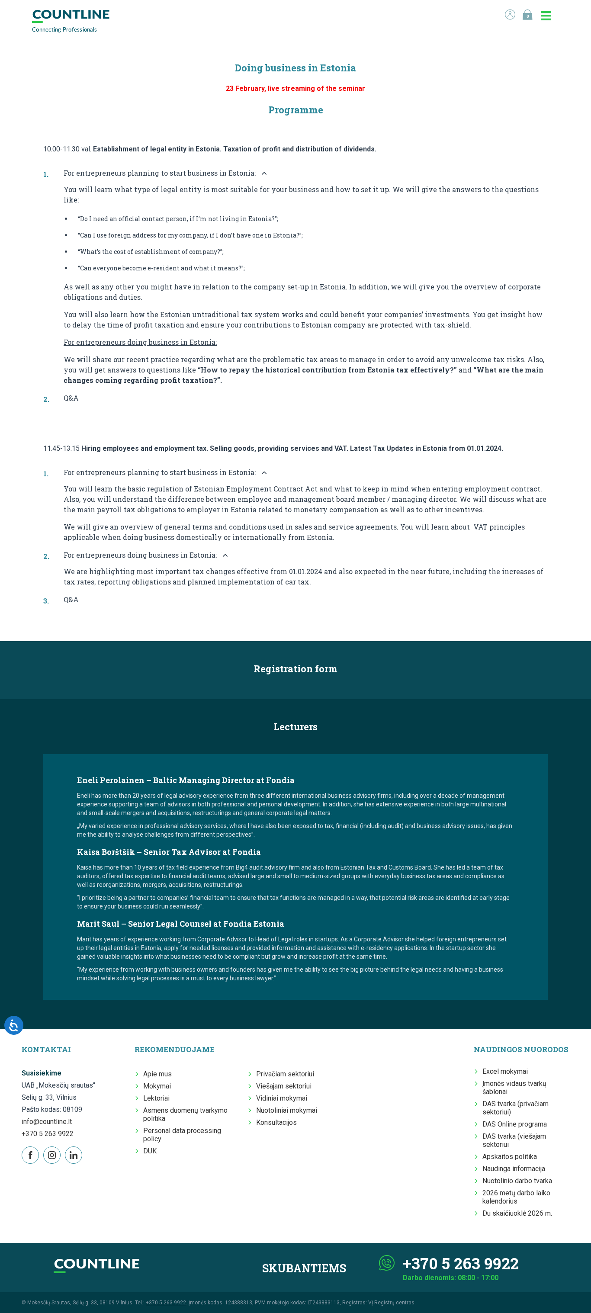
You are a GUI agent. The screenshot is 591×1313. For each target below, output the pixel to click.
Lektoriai (156, 1098)
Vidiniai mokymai (281, 1098)
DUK (150, 1151)
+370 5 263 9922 (48, 1134)
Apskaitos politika (509, 1156)
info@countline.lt (47, 1121)
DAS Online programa (514, 1124)
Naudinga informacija (513, 1169)
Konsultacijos (276, 1122)
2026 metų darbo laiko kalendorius (516, 1197)
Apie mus (157, 1074)
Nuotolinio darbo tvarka (517, 1181)
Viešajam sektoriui (284, 1086)
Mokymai (157, 1086)
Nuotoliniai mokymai (286, 1110)
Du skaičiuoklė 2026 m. (517, 1213)
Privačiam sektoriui (285, 1074)
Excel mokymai (505, 1071)
